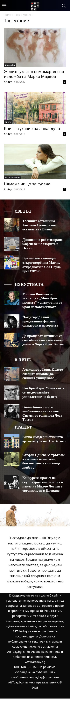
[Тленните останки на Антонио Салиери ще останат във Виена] (11, 225)
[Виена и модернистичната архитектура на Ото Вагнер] (11, 441)
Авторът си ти (12, 177)
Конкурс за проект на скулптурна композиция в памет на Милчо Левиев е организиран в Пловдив (42, 484)
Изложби (10, 65)
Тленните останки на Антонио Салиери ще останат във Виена (39, 225)
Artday (8, 81)
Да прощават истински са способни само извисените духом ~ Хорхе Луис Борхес (43, 340)
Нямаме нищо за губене (27, 184)
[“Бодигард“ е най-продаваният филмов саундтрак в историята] (11, 321)
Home (7, 14)
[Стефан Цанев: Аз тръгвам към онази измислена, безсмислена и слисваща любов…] (11, 459)
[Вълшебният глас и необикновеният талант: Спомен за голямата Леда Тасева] (11, 411)
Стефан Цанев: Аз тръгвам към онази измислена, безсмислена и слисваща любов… (43, 461)
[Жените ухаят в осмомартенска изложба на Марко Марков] (35, 47)
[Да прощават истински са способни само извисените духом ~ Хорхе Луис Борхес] (11, 340)
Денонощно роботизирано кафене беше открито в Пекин (42, 244)
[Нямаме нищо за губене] (35, 161)
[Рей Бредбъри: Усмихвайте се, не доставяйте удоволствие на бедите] (11, 392)
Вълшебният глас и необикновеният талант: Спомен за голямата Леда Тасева (42, 413)
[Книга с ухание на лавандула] (35, 108)
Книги (8, 122)
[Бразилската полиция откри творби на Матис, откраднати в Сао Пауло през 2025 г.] (11, 262)
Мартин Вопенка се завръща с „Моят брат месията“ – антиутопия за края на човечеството (42, 300)
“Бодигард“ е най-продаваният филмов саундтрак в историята (40, 321)
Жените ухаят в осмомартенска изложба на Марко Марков (34, 74)
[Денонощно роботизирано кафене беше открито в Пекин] (11, 244)
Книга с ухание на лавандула (32, 128)
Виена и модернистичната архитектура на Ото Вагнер (44, 439)
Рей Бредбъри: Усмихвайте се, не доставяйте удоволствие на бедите (43, 392)
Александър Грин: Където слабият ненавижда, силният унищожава (42, 374)
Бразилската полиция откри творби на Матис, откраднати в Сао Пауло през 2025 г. (41, 264)
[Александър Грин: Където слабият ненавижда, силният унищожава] (11, 374)
